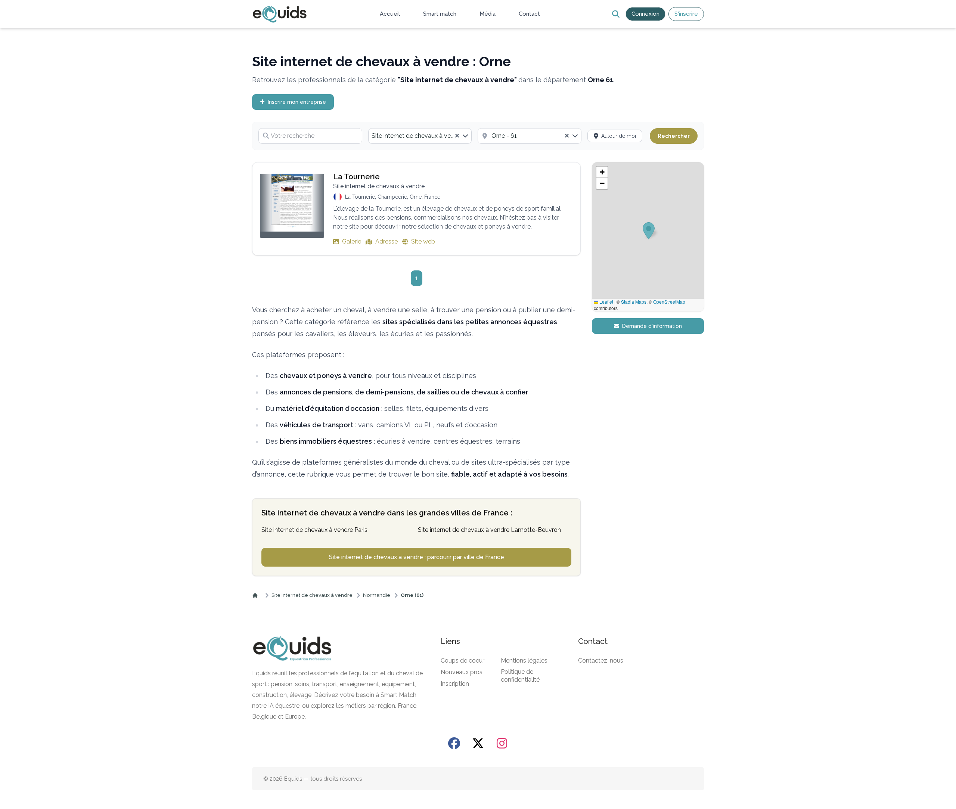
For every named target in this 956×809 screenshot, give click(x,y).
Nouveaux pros (461, 672)
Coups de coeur (462, 660)
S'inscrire (686, 13)
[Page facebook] (454, 743)
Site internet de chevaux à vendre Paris (314, 529)
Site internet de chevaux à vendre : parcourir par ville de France (416, 557)
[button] (602, 172)
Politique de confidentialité (520, 675)
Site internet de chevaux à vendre (312, 595)
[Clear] (457, 136)
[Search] (616, 14)
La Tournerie (356, 176)
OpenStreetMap (669, 301)
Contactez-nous (600, 660)
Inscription (455, 683)
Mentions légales (524, 660)
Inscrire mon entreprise (297, 102)
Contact (529, 13)
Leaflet (605, 301)
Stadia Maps (633, 301)
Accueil (390, 13)
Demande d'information (652, 326)
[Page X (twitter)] (478, 743)
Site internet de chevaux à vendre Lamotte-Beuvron (489, 529)
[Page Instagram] (502, 743)
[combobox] (420, 135)
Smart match (439, 13)
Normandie (376, 595)
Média (487, 13)
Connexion (645, 13)
